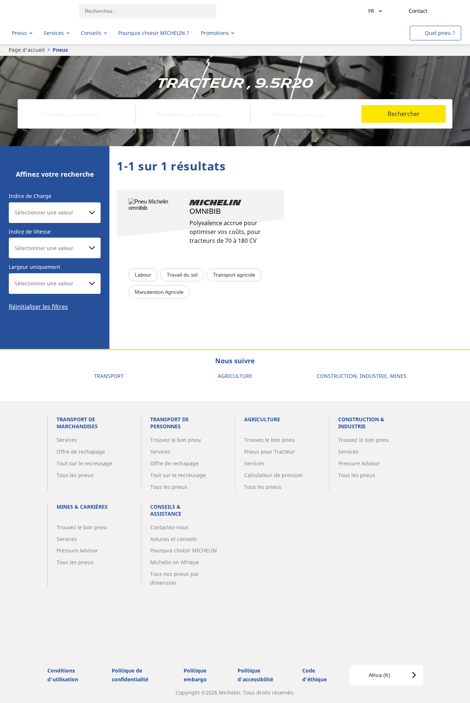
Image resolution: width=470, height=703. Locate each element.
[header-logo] (40, 11)
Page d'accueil (27, 49)
